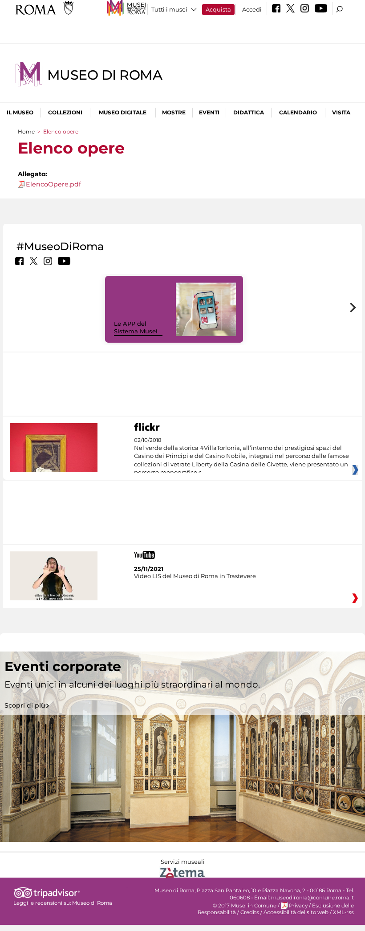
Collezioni (65, 112)
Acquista (218, 9)
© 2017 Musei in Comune (244, 906)
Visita (341, 112)
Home (26, 131)
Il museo (20, 112)
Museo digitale (122, 112)
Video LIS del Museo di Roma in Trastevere (195, 575)
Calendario (298, 112)
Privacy (298, 906)
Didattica (248, 112)
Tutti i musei (169, 9)
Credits (249, 912)
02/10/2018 (241, 456)
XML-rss (343, 912)
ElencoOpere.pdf (53, 184)
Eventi (209, 112)
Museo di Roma (104, 75)
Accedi (252, 9)
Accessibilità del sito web (296, 912)
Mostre (174, 112)
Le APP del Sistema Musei (136, 327)
